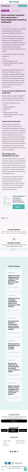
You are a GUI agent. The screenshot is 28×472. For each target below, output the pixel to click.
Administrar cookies (20, 442)
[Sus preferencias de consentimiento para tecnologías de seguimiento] (2, 469)
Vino (6, 218)
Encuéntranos (23, 430)
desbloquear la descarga (17, 206)
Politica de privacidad (20, 440)
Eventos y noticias (7, 440)
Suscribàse (13, 421)
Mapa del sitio (6, 445)
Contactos (4, 430)
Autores (5, 442)
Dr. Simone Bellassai (8, 26)
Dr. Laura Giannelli (14, 287)
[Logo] (6, 463)
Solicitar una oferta (22, 5)
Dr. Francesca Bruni (15, 352)
